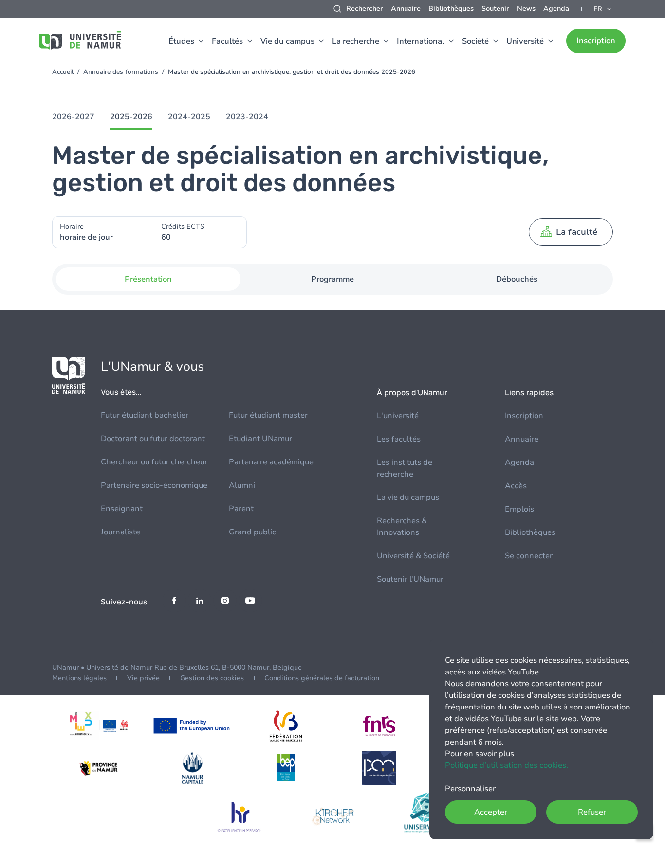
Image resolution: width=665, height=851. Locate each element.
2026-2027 (73, 116)
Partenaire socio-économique (154, 485)
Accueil (63, 72)
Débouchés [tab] (516, 279)
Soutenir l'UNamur (410, 579)
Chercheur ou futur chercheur (154, 462)
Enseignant (122, 508)
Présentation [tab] (148, 279)
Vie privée (143, 678)
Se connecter (529, 555)
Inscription (595, 40)
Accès (516, 485)
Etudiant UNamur (260, 438)
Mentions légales (79, 678)
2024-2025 (189, 116)
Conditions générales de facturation (321, 678)
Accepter (490, 812)
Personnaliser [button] (470, 788)
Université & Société (413, 555)
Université (525, 41)
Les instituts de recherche (404, 468)
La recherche (355, 41)
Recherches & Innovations (402, 526)
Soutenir (495, 8)
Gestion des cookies (212, 678)
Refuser (592, 812)
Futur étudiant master (268, 415)
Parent (241, 508)
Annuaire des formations (120, 72)
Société (475, 41)
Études (181, 41)
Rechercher (364, 8)
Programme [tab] (332, 279)
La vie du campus (408, 497)
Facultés (227, 41)
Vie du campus (287, 41)
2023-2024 (247, 116)
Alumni (242, 485)
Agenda (556, 8)
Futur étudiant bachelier (144, 415)
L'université (398, 415)
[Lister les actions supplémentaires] (603, 9)
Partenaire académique (271, 462)
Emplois (519, 509)
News (526, 8)
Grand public (252, 532)
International (420, 41)
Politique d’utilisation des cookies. (506, 765)
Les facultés (399, 439)
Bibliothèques (451, 8)
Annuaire (406, 8)
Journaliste (120, 532)
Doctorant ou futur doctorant (153, 438)
